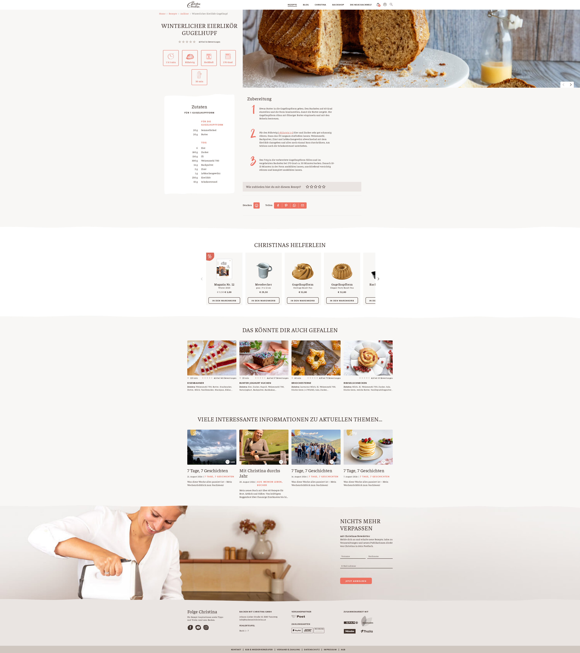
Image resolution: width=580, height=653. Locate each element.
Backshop (338, 5)
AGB (343, 649)
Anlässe (184, 13)
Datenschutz (312, 649)
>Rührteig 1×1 (286, 132)
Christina (320, 5)
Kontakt (236, 649)
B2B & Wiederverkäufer (259, 649)
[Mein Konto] (385, 5)
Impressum (330, 649)
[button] (571, 85)
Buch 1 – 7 (244, 630)
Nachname (373, 556)
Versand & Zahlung (288, 649)
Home (162, 13)
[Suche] (391, 4)
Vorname (345, 556)
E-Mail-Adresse (348, 565)
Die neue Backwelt (361, 5)
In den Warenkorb (224, 301)
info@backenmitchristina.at (252, 619)
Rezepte (292, 5)
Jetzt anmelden (356, 581)
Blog (306, 5)
